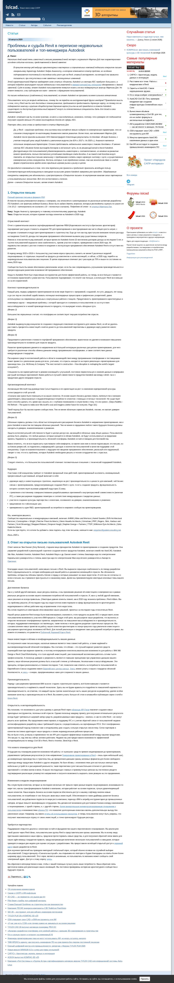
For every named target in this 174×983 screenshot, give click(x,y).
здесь (25, 672)
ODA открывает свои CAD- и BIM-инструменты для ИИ (32, 919)
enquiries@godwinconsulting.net (107, 530)
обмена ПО (43, 810)
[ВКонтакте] (25, 876)
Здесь (72, 669)
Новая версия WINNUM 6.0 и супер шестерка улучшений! (33, 950)
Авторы (34, 25)
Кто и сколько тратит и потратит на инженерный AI (30, 935)
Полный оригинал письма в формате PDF (26, 197)
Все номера (132, 175)
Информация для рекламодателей (140, 257)
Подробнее (131, 254)
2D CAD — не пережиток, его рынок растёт (26, 897)
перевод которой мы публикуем (86, 85)
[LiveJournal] (30, 876)
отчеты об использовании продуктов (60, 814)
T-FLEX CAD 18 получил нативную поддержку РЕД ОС (32, 927)
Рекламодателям (64, 25)
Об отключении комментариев (21, 889)
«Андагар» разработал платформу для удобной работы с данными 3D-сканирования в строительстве (53, 931)
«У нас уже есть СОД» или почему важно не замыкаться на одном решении (41, 923)
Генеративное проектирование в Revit (79, 755)
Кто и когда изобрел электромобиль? (146, 95)
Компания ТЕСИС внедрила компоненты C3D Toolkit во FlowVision (37, 908)
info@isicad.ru (154, 241)
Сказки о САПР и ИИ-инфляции (22, 893)
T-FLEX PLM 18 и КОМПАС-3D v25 (23, 916)
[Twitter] (27, 876)
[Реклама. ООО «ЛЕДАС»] (125, 12)
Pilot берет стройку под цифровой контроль (27, 901)
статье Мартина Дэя (102, 207)
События (47, 25)
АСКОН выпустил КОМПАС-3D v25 (23, 957)
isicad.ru (156, 232)
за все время (144, 71)
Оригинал (12, 561)
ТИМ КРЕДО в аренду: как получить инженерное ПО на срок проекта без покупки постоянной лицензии (53, 942)
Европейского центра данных (56, 669)
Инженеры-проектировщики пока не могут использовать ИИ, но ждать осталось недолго (47, 938)
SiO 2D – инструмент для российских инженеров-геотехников (35, 912)
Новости (9, 25)
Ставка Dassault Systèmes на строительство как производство (35, 904)
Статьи (22, 25)
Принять (145, 979)
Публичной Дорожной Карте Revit (55, 632)
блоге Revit (12, 698)
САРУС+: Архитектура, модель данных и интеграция (31, 953)
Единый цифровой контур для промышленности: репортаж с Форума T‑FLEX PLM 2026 (46, 946)
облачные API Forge (80, 710)
